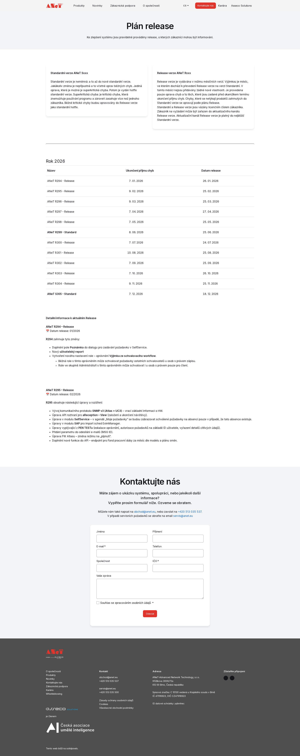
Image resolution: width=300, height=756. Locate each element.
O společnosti (53, 671)
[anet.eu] (54, 5)
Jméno (100, 531)
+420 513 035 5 (107, 692)
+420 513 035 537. (190, 511)
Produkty (51, 675)
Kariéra (49, 690)
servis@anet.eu (183, 515)
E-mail (101, 546)
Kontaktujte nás (54, 682)
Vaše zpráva (103, 575)
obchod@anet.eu (144, 511)
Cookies (104, 704)
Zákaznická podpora (57, 686)
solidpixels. (72, 748)
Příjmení (157, 531)
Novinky (50, 678)
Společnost (103, 561)
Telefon (157, 546)
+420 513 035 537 (109, 681)
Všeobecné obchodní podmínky (116, 707)
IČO (155, 561)
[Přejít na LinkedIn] (232, 678)
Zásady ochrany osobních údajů (116, 700)
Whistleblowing (54, 693)
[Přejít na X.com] (226, 678)
